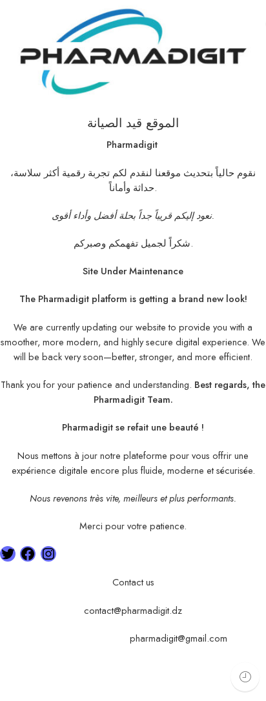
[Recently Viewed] (245, 676)
